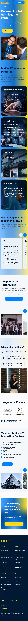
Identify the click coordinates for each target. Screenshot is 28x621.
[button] (26, 3)
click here (13, 421)
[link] (4, 605)
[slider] (14, 235)
